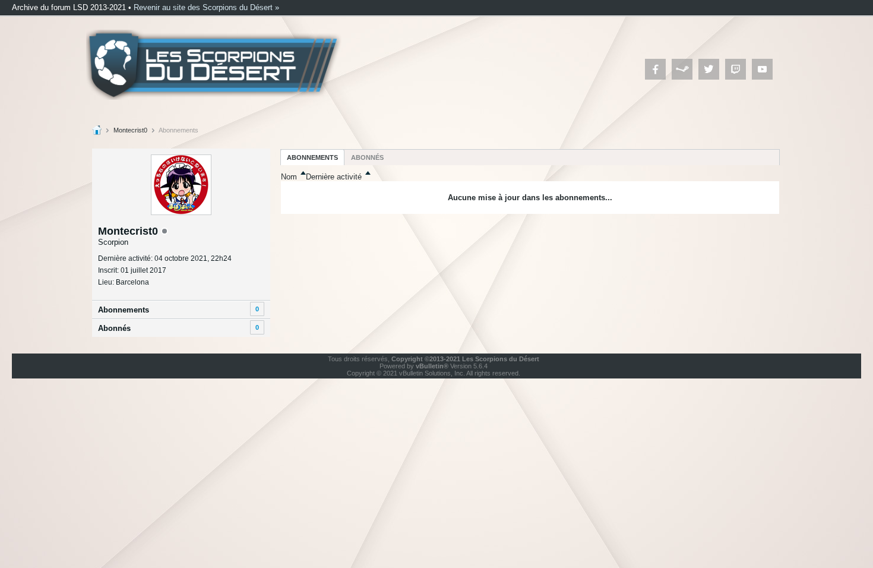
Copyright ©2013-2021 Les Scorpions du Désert (465, 358)
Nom (289, 176)
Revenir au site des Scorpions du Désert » (206, 7)
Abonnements (123, 309)
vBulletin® (432, 366)
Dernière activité (334, 176)
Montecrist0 (130, 130)
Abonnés (114, 328)
